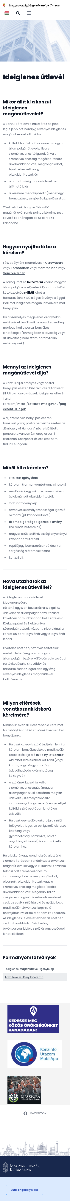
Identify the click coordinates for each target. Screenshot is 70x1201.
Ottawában (54, 263)
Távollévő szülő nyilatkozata (24, 977)
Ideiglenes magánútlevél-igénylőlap (29, 969)
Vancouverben (14, 273)
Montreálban (47, 268)
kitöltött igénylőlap (23, 478)
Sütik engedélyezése (24, 1190)
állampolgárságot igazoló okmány (35, 522)
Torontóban (20, 268)
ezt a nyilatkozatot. (50, 755)
